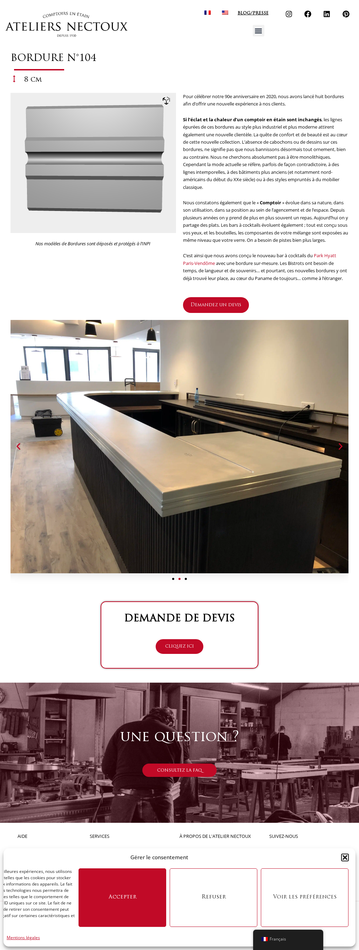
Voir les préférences (305, 897)
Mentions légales (23, 938)
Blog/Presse (253, 13)
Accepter (122, 897)
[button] (344, 857)
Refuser (214, 897)
